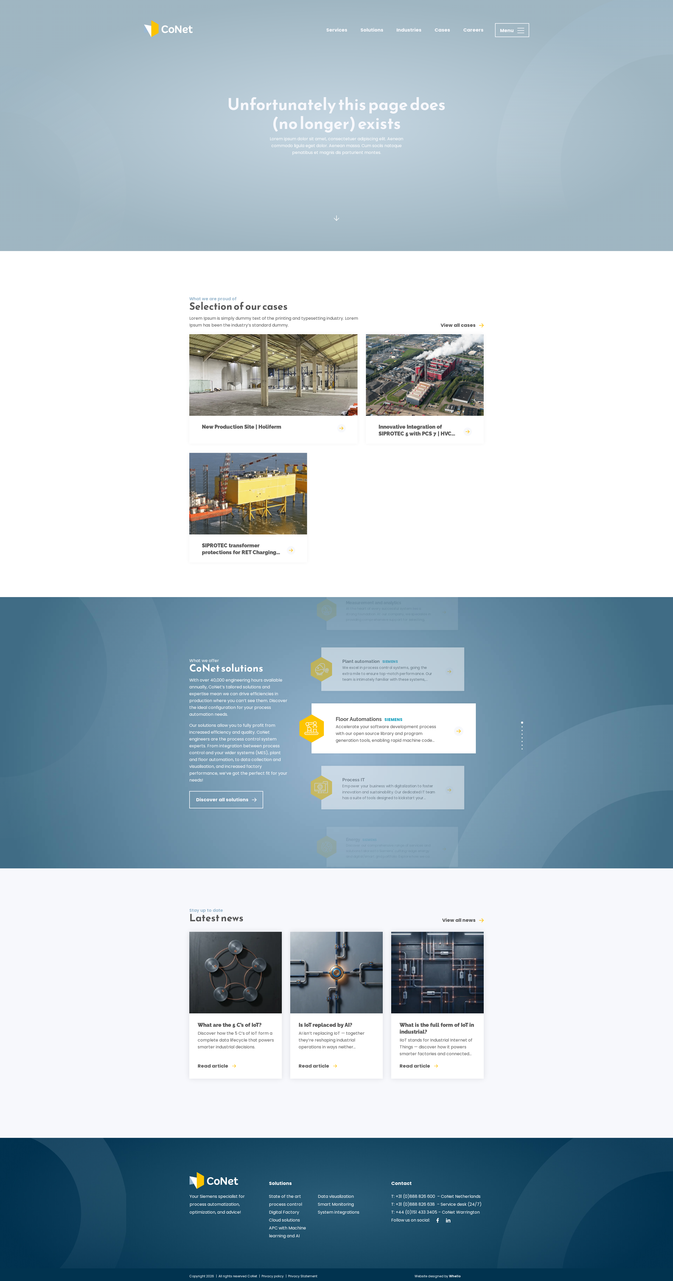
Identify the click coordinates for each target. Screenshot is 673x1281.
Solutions (371, 30)
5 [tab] (522, 737)
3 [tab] (522, 730)
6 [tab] (522, 741)
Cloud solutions (284, 1220)
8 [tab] (522, 748)
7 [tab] (522, 745)
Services (336, 30)
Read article (213, 1066)
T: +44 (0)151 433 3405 (414, 1212)
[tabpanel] (386, 728)
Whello (455, 1276)
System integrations (338, 1212)
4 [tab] (522, 734)
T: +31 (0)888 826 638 (414, 1204)
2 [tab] (522, 726)
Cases (442, 30)
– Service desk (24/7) (459, 1204)
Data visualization (336, 1196)
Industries (408, 30)
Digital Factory (284, 1212)
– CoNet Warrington (458, 1212)
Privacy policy (273, 1276)
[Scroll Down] (336, 217)
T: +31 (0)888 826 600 (413, 1196)
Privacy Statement (302, 1276)
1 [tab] (522, 723)
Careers (473, 30)
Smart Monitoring (336, 1204)
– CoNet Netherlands (458, 1196)
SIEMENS (393, 719)
